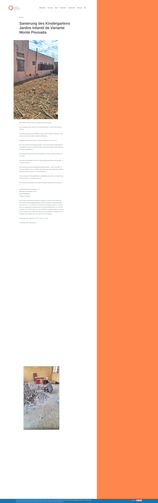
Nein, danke (139, 500)
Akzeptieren (133, 500)
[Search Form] (85, 7)
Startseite (21, 17)
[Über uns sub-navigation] (83, 8)
